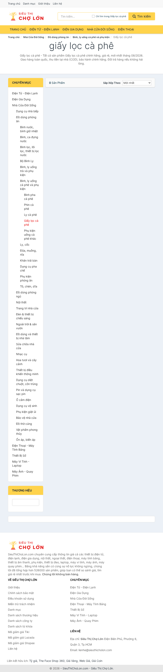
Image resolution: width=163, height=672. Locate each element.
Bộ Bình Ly (27, 161)
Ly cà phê (30, 214)
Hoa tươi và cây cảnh (26, 362)
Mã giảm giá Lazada (21, 637)
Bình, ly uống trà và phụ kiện (28, 171)
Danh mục (29, 3)
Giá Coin (97, 660)
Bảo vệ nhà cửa (26, 417)
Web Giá (84, 660)
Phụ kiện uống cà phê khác (30, 234)
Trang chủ (14, 3)
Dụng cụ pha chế (28, 268)
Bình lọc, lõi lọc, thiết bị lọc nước (29, 151)
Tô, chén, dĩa (28, 286)
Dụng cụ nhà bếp (27, 111)
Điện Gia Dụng (73, 29)
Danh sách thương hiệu (23, 615)
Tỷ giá (33, 660)
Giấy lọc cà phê (31, 222)
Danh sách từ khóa (20, 626)
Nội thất (21, 302)
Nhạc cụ (21, 354)
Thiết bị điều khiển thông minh (27, 372)
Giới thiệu (44, 3)
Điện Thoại (126, 29)
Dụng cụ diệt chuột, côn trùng (27, 382)
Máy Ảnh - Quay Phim (22, 473)
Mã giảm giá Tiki (18, 632)
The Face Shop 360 (52, 660)
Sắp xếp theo (111, 82)
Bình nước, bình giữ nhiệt (29, 129)
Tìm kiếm (143, 16)
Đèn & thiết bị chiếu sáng (25, 316)
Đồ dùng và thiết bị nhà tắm (27, 336)
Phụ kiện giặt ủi (26, 411)
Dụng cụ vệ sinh (26, 405)
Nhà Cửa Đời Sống (100, 29)
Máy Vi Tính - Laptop (20, 463)
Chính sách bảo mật (21, 593)
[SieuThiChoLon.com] (26, 16)
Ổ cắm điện (23, 399)
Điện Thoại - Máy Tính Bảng (23, 447)
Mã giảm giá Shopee (21, 643)
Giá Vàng (72, 660)
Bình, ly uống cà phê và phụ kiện (91, 37)
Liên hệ (57, 3)
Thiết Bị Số (19, 455)
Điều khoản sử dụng (21, 598)
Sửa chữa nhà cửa (25, 346)
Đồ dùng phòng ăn (58, 37)
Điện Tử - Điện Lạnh (44, 29)
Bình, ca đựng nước (29, 139)
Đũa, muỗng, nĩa (28, 252)
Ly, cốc (24, 244)
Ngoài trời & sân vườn (26, 326)
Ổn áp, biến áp (25, 439)
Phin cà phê (29, 206)
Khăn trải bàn (28, 260)
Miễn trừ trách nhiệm (21, 604)
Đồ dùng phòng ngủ (26, 294)
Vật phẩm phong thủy (27, 431)
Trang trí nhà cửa (27, 308)
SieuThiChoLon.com (75, 668)
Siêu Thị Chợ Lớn (102, 668)
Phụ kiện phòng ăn (26, 278)
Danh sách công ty (20, 620)
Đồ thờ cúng (24, 423)
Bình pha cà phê (29, 196)
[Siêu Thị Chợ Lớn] (28, 545)
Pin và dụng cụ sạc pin (26, 392)
